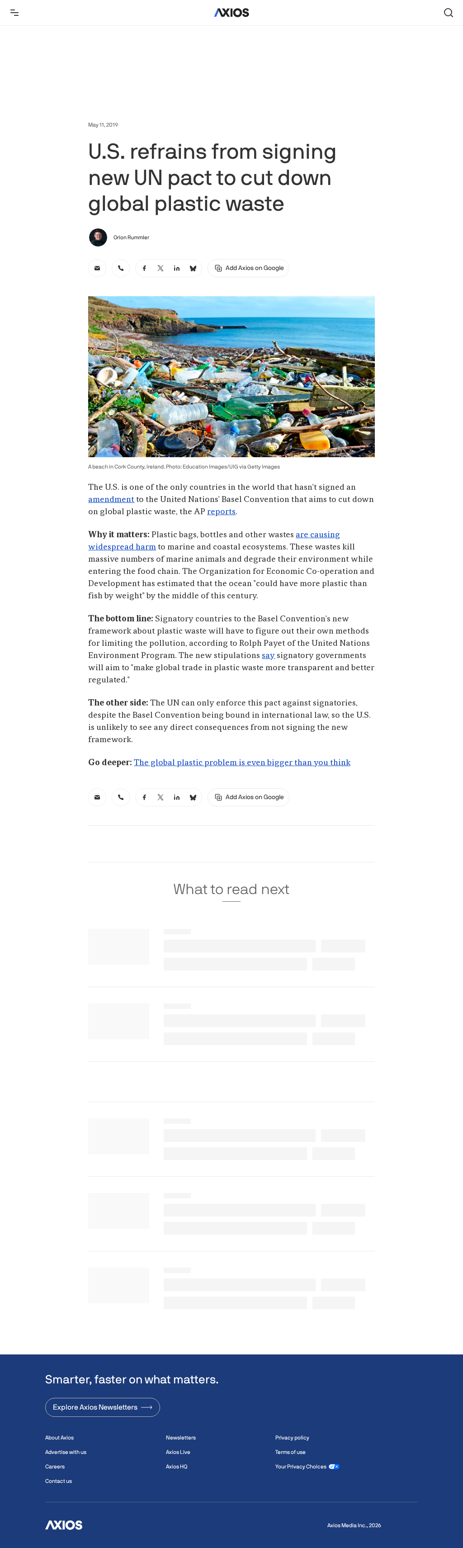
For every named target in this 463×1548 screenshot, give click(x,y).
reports (221, 512)
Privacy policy (292, 1437)
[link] (97, 268)
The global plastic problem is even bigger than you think (242, 763)
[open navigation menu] (14, 12)
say (268, 656)
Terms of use (290, 1452)
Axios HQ (176, 1466)
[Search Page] (448, 12)
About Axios (59, 1437)
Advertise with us (65, 1452)
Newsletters (181, 1437)
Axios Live (178, 1452)
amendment (111, 500)
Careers (55, 1466)
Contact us (58, 1481)
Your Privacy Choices (300, 1466)
